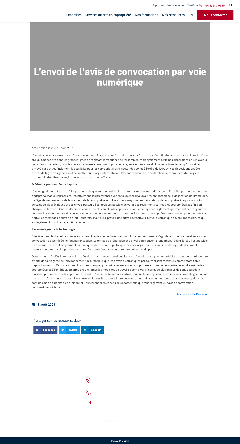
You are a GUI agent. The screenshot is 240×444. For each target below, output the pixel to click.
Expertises (73, 15)
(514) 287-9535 (118, 390)
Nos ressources (173, 15)
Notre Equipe (46, 390)
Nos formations (146, 15)
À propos (158, 5)
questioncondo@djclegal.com (123, 403)
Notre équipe (175, 5)
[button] (230, 5)
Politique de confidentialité (104, 421)
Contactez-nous (47, 418)
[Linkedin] (129, 414)
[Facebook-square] (123, 414)
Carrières (192, 5)
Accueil (42, 378)
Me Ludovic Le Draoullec (192, 294)
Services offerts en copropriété (108, 15)
